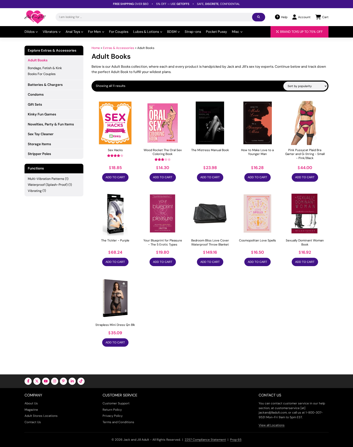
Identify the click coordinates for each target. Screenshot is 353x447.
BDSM (171, 31)
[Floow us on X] (36, 381)
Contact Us (33, 422)
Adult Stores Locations (41, 416)
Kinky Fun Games (42, 114)
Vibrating (35, 191)
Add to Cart (115, 177)
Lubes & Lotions (146, 31)
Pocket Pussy (216, 31)
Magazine (31, 410)
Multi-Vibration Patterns (46, 179)
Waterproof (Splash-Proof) (48, 185)
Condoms (36, 94)
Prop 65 (235, 440)
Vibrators (50, 31)
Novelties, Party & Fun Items (51, 124)
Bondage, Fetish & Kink (45, 68)
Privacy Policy (113, 416)
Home (96, 48)
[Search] (258, 17)
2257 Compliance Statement (205, 440)
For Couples (118, 31)
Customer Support (116, 403)
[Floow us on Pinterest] (63, 381)
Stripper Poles (39, 154)
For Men (94, 31)
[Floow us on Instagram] (54, 381)
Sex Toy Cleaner (41, 134)
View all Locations (272, 425)
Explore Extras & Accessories (52, 50)
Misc (235, 31)
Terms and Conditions (118, 422)
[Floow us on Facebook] (28, 381)
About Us (31, 403)
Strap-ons (193, 31)
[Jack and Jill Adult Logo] (35, 17)
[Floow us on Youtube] (45, 381)
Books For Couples (42, 74)
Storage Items (39, 144)
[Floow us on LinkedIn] (72, 381)
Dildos (30, 31)
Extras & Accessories (118, 48)
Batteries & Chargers (45, 84)
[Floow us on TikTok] (81, 381)
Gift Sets (35, 104)
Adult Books (38, 60)
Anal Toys (73, 31)
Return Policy (112, 410)
